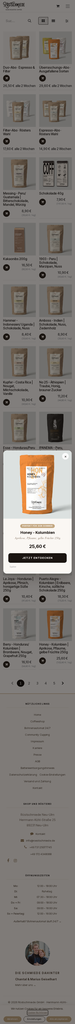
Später (13, 566)
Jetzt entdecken (37, 557)
